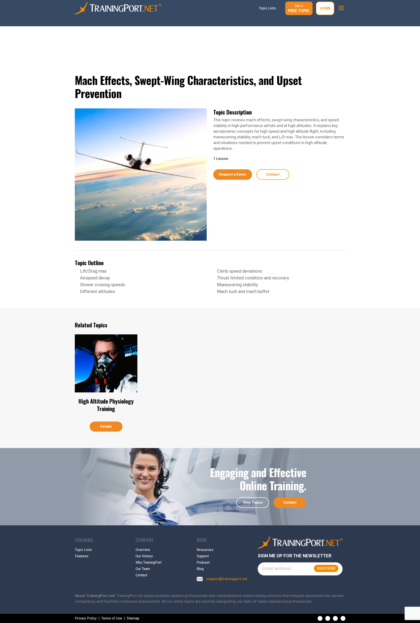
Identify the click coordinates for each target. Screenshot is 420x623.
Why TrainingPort (148, 562)
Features (81, 556)
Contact (272, 174)
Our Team (143, 569)
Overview (143, 550)
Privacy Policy (86, 618)
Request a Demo (232, 174)
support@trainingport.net (226, 579)
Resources (205, 550)
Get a (299, 8)
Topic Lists (83, 550)
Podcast (203, 562)
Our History (144, 556)
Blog (200, 569)
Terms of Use (111, 618)
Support (203, 556)
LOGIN (325, 8)
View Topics (253, 502)
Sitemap (133, 618)
